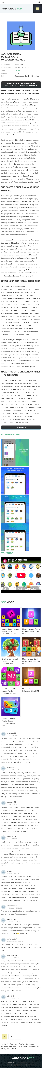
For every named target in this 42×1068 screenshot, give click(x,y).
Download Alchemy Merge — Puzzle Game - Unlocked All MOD (21, 84)
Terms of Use (32, 1065)
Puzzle (17, 70)
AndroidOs (12, 8)
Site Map (21, 1062)
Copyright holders (19, 1065)
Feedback (7, 1065)
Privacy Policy (31, 1062)
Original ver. (21, 427)
